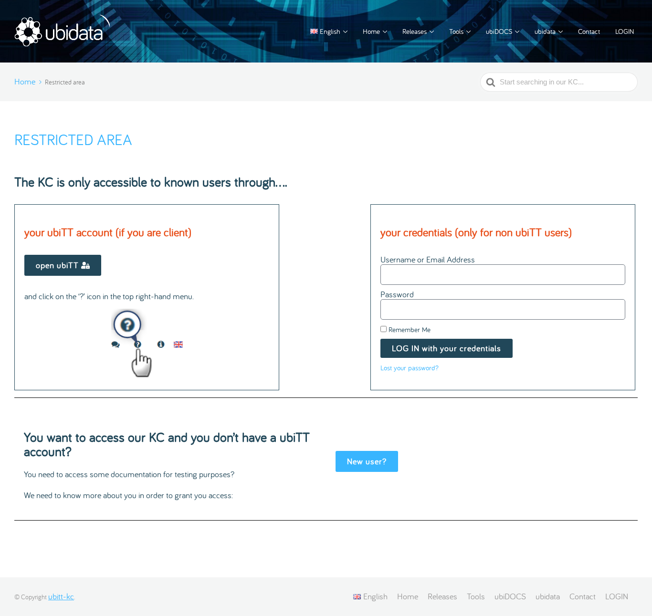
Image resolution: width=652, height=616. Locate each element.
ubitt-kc (61, 596)
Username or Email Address (427, 259)
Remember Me (409, 329)
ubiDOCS (499, 31)
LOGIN (624, 31)
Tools (456, 31)
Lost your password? (409, 367)
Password (397, 294)
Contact (589, 31)
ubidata (545, 31)
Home (371, 31)
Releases (414, 31)
